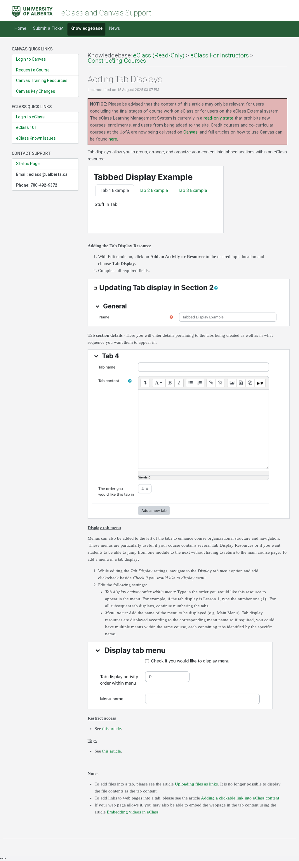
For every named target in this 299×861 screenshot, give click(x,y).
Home (20, 28)
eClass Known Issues (36, 138)
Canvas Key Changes (35, 91)
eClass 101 (26, 127)
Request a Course (33, 70)
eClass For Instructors (219, 55)
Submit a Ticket (48, 28)
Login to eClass (30, 117)
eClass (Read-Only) (159, 55)
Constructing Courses (117, 60)
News (114, 28)
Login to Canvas (31, 59)
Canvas (190, 132)
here (113, 139)
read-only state (218, 118)
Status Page (28, 163)
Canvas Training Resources (41, 80)
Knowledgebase (86, 28)
